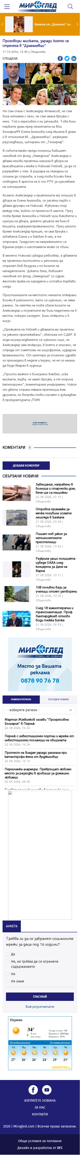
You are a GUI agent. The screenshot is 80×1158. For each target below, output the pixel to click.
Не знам (17, 981)
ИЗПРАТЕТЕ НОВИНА (40, 1100)
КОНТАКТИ (40, 1114)
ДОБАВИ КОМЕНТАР (26, 465)
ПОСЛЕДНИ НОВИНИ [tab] (58, 699)
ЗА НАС (40, 1107)
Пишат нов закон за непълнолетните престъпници (51, 538)
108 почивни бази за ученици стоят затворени (56, 589)
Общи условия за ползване (40, 1141)
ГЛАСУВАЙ (40, 997)
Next (78, 24)
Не (13, 974)
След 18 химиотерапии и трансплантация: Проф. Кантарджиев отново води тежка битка (54, 614)
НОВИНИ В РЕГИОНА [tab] (21, 699)
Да (13, 954)
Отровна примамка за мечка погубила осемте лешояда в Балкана (54, 513)
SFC (60, 1148)
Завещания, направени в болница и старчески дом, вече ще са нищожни (56, 488)
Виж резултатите (40, 1007)
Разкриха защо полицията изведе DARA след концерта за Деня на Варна (55, 565)
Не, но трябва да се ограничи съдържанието (35, 964)
